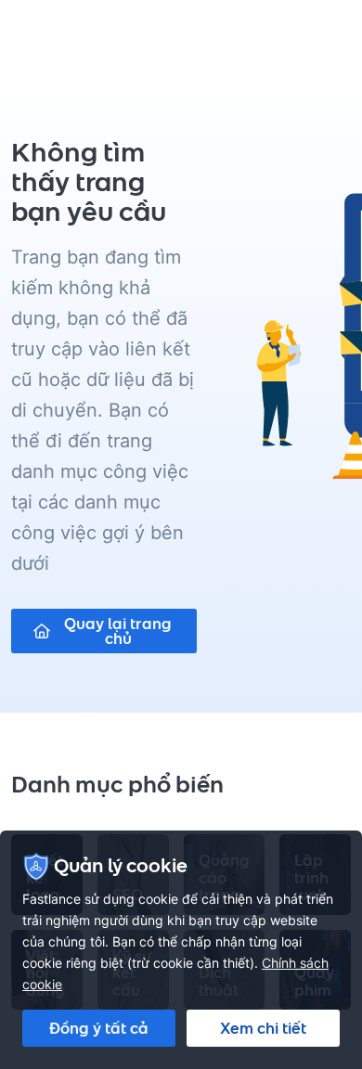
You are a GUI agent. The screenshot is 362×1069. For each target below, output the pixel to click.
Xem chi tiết (263, 1028)
